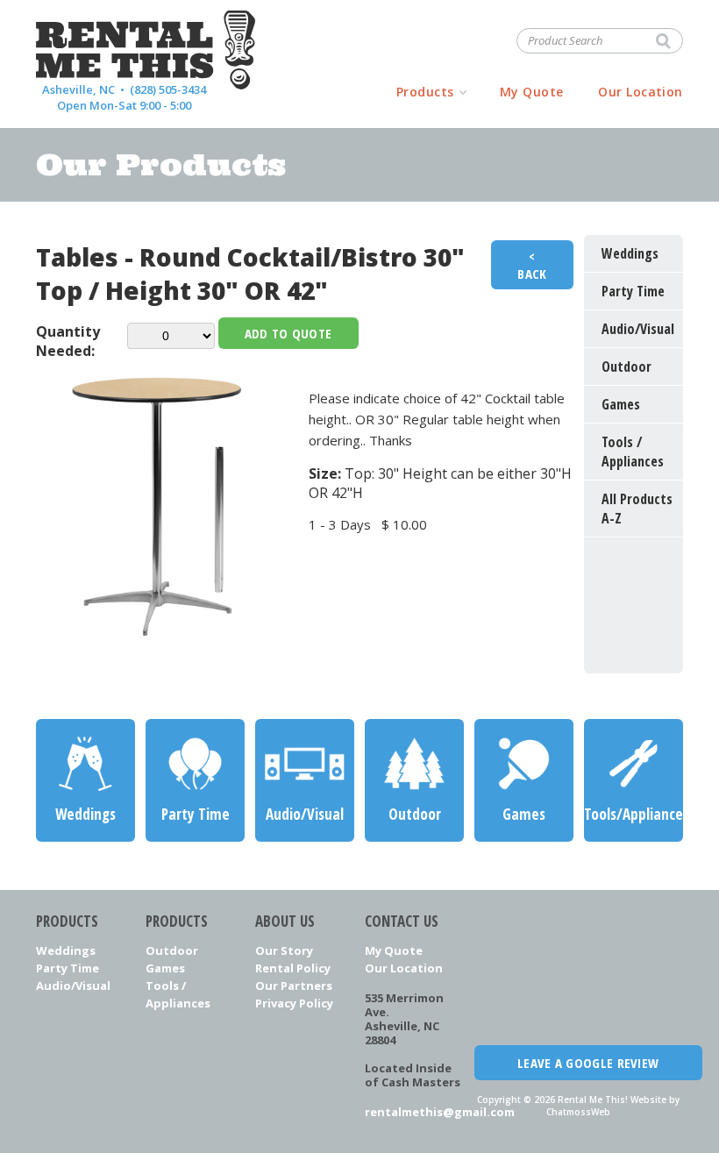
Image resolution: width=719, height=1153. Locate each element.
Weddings (66, 950)
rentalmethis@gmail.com (414, 1112)
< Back (531, 264)
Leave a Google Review (587, 1062)
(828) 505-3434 (168, 89)
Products (425, 91)
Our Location (640, 91)
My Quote (532, 91)
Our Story (284, 950)
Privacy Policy (294, 1003)
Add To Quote (288, 333)
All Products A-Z (637, 508)
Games (165, 968)
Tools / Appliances (178, 994)
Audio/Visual (73, 985)
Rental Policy (293, 968)
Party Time (67, 968)
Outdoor (172, 950)
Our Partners (293, 985)
